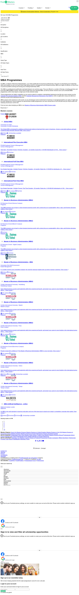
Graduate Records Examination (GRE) (11, 96)
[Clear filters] (1, 22)
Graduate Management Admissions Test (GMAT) (39, 96)
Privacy (3, 453)
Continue (3, 591)
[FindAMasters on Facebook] (35, 441)
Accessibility (4, 455)
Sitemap (3, 452)
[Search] (69, 7)
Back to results (5, 19)
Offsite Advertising (63, 438)
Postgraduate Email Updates (24, 436)
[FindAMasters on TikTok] (39, 441)
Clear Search (5, 20)
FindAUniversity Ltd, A (26, 457)
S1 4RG (39, 459)
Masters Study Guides (31, 435)
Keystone (34, 457)
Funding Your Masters (43, 435)
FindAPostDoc (20, 460)
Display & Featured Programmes (39, 438)
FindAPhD (12, 460)
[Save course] (2, 121)
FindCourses (40, 460)
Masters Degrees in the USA (54, 432)
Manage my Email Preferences (40, 436)
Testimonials (72, 438)
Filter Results (5, 17)
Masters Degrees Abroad (56, 435)
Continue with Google (10, 527)
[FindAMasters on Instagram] (41, 441)
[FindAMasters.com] (8, 4)
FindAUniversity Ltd (17, 459)
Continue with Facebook (11, 522)
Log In (7, 563)
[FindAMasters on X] (37, 441)
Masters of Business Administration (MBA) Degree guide (40, 105)
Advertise (3, 456)
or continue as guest (6, 592)
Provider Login (5, 439)
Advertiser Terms (24, 439)
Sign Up (3, 563)
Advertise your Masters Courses (20, 438)
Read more (4, 108)
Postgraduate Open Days (17, 435)
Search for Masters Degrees (18, 432)
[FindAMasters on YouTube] (43, 441)
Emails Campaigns (53, 438)
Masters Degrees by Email (28, 433)
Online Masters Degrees (14, 433)
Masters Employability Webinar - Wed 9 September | (40, 11)
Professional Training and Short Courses (47, 433)
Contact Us (4, 451)
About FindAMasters (14, 439)
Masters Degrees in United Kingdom (36, 432)
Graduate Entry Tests (10, 436)
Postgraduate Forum (30, 460)
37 (4, 429)
